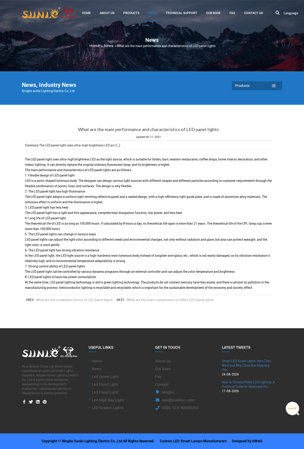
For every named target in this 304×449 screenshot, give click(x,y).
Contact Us (253, 13)
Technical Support (181, 13)
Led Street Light (105, 376)
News (152, 13)
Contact (162, 384)
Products (131, 13)
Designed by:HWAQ (247, 441)
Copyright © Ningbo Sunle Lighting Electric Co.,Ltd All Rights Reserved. (98, 441)
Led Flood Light (105, 384)
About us (163, 361)
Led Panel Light (105, 392)
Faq (158, 376)
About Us (107, 13)
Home (86, 13)
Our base (213, 13)
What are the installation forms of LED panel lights (74, 300)
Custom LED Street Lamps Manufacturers (193, 441)
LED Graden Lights (108, 408)
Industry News (57, 85)
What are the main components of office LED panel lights (170, 300)
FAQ (232, 13)
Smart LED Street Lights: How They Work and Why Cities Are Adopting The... (246, 365)
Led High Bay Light (108, 400)
